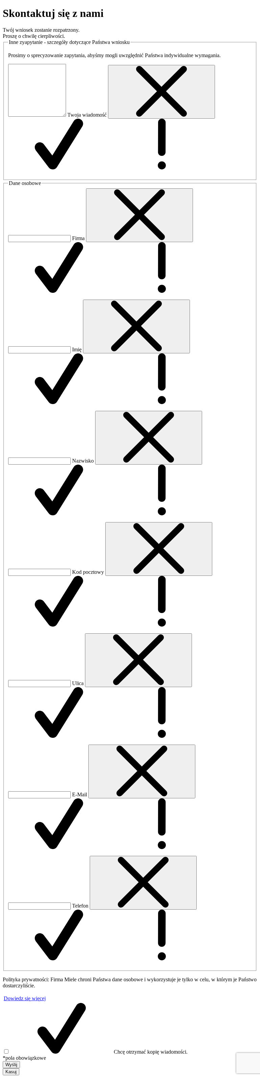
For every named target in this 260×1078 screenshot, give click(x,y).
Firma (78, 238)
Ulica (78, 683)
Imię (77, 349)
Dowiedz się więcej (25, 998)
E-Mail (79, 794)
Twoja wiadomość (87, 115)
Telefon (80, 906)
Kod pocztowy (88, 572)
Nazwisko (83, 461)
